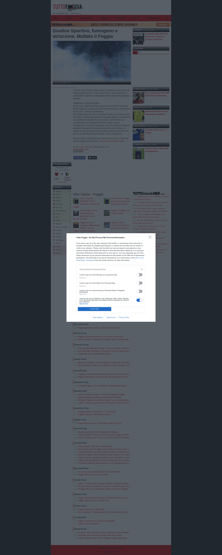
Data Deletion (98, 317)
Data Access (111, 317)
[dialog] (111, 277)
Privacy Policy (124, 317)
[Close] (151, 238)
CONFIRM (94, 309)
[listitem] (111, 269)
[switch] (139, 274)
